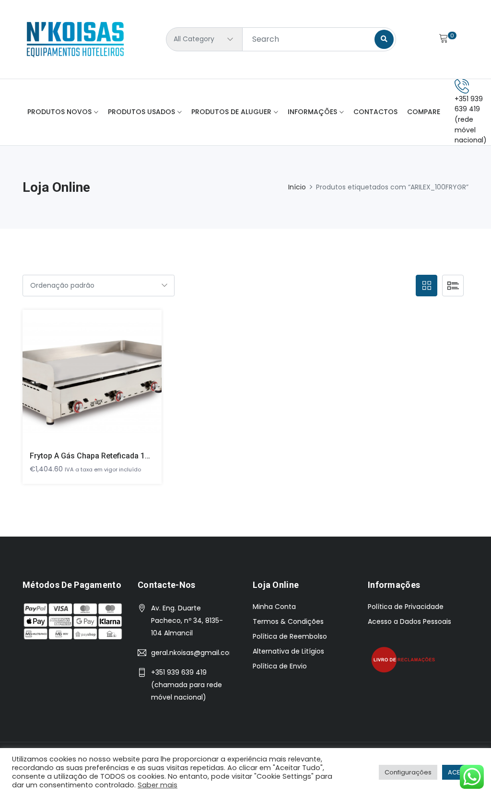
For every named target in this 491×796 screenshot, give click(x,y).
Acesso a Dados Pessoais (409, 621)
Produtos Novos (59, 112)
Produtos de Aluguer (231, 112)
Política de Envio (280, 666)
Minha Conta (274, 606)
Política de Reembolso (290, 636)
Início (297, 187)
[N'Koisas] (75, 39)
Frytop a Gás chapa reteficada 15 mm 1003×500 (115, 455)
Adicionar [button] (78, 384)
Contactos (375, 112)
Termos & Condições (288, 621)
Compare (423, 112)
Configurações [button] (408, 772)
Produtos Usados (141, 112)
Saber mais (157, 785)
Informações (312, 112)
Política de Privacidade (406, 606)
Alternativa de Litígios (288, 651)
